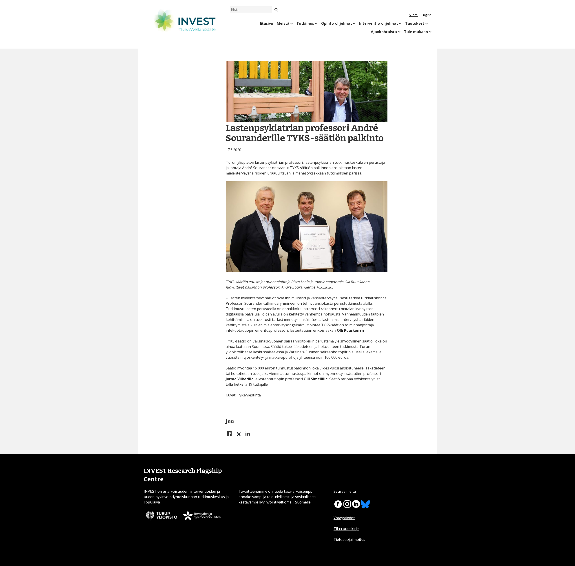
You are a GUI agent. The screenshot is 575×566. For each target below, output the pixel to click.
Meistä (283, 23)
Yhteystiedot (344, 517)
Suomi (413, 15)
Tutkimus (305, 23)
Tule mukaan (416, 31)
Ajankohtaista (384, 31)
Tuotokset (414, 23)
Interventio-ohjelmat (378, 23)
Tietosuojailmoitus (349, 539)
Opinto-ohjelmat (336, 23)
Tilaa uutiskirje (346, 528)
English (426, 15)
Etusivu (266, 23)
